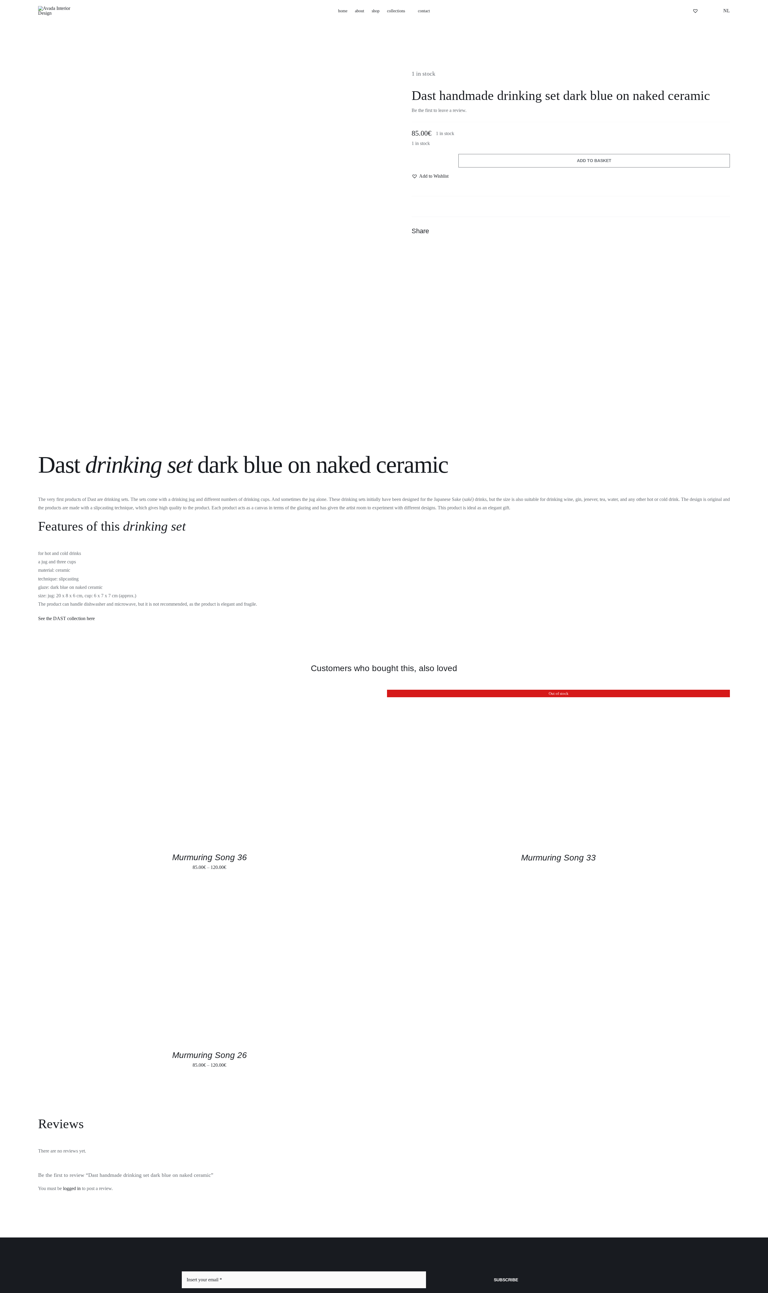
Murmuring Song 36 (209, 857)
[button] (675, 11)
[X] (703, 231)
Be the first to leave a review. (439, 110)
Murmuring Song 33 (558, 857)
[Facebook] (692, 231)
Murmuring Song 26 (209, 1055)
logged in (72, 1188)
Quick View (135, 769)
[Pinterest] (713, 231)
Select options (95, 769)
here (91, 618)
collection (77, 618)
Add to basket (594, 160)
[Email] (724, 231)
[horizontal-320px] (59, 8)
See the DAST (52, 618)
